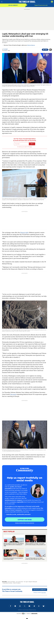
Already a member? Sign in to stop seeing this (24, 523)
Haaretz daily (24, 232)
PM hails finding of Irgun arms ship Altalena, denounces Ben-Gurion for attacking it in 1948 (14, 544)
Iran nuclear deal (19, 581)
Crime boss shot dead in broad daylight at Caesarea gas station (13, 559)
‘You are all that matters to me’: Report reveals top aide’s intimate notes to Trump (34, 559)
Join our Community (13, 5)
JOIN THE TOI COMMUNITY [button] (39, 589)
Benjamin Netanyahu (33, 581)
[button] (52, 2)
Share (46, 49)
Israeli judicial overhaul (7, 583)
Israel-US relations (17, 583)
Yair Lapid (26, 581)
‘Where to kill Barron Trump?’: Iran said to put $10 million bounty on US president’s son (35, 544)
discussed (13, 394)
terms (31, 146)
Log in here (43, 592)
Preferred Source (31, 45)
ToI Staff (5, 49)
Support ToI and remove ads (41, 5)
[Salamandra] (34, 613)
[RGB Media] (24, 613)
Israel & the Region (11, 581)
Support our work (25, 519)
